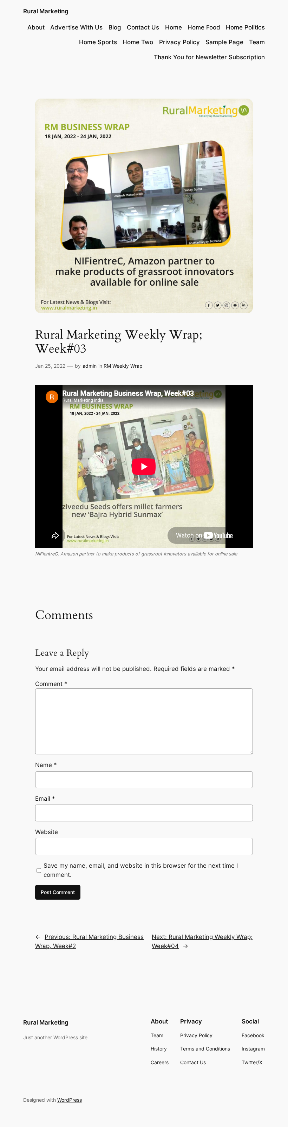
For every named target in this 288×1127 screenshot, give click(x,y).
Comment (51, 683)
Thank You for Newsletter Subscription (209, 57)
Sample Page (224, 42)
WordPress (69, 1100)
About (36, 27)
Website (46, 831)
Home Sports (98, 42)
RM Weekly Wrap (123, 366)
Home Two (138, 42)
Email (45, 798)
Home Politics (245, 27)
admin (90, 366)
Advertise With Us (76, 27)
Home (173, 27)
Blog (115, 27)
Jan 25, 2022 (50, 366)
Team (257, 42)
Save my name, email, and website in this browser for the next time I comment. (141, 870)
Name (46, 764)
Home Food (204, 27)
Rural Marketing (45, 11)
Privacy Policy (179, 42)
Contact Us (143, 27)
